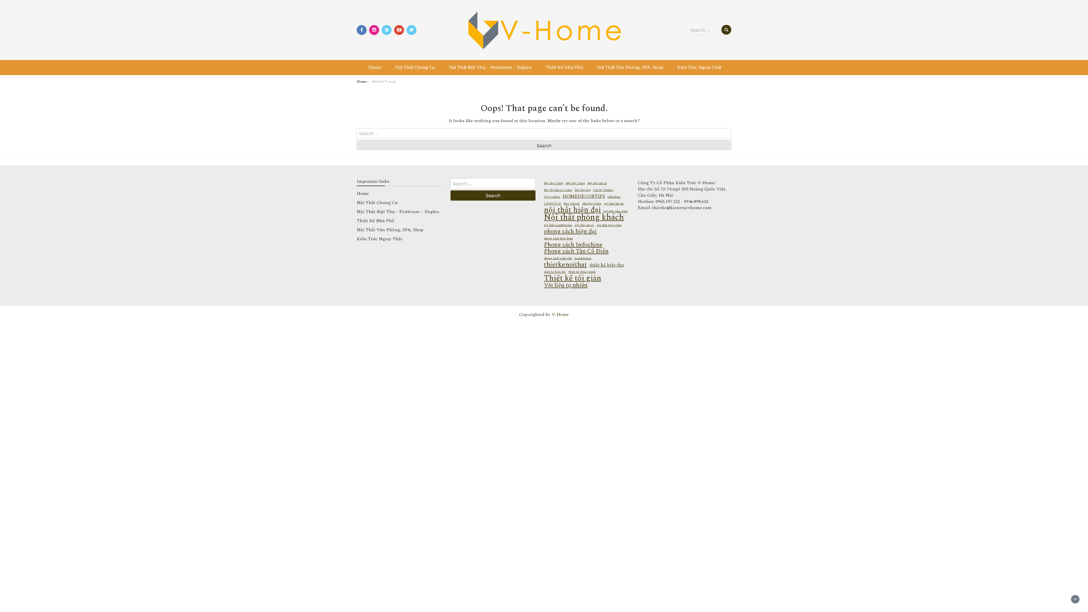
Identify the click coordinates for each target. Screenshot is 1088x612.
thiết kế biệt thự (606, 265)
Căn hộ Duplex (603, 190)
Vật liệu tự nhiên (566, 285)
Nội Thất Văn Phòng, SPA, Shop (630, 67)
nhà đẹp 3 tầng (592, 203)
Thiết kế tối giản (572, 278)
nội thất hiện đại (572, 210)
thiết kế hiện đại (555, 272)
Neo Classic (572, 203)
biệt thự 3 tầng (575, 183)
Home (374, 67)
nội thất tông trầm (609, 225)
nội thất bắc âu (614, 203)
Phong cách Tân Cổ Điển (576, 251)
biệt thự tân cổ (597, 183)
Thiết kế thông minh (582, 272)
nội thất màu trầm (616, 211)
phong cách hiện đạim (558, 238)
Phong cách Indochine (573, 245)
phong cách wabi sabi (558, 258)
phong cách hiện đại (570, 231)
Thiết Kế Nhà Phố (564, 67)
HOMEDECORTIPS (584, 196)
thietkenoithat (565, 265)
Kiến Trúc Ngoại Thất (699, 67)
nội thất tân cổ (584, 225)
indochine (613, 197)
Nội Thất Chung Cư (415, 67)
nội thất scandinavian (558, 225)
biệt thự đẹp (582, 190)
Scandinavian (582, 258)
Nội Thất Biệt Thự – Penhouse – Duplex (490, 67)
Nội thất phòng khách (584, 217)
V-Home (560, 314)
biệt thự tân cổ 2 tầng (558, 190)
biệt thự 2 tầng (553, 183)
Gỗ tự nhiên (552, 197)
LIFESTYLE (552, 203)
